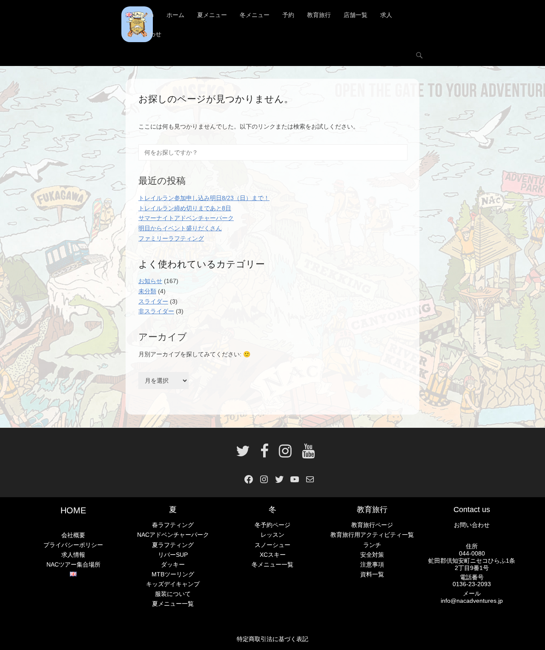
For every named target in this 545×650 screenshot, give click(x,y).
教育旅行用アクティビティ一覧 (372, 534)
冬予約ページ (272, 524)
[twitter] (243, 454)
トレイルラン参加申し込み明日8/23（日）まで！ (204, 198)
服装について (173, 593)
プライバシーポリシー (73, 544)
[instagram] (285, 454)
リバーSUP (173, 554)
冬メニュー (255, 14)
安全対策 (372, 554)
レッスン (272, 534)
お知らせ (150, 281)
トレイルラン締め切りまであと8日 (184, 208)
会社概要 (73, 535)
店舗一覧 (355, 14)
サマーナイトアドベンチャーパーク (186, 218)
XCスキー (273, 554)
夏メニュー (212, 14)
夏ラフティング (173, 544)
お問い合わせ (143, 34)
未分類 (147, 291)
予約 (288, 14)
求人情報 (73, 554)
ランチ (372, 544)
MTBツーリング (173, 574)
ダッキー (173, 564)
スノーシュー (272, 544)
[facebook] (264, 454)
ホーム (175, 14)
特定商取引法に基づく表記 (272, 639)
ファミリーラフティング (171, 238)
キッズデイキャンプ (173, 584)
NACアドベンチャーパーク (173, 534)
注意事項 (372, 564)
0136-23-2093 (472, 584)
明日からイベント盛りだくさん (180, 228)
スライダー (153, 301)
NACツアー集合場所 (73, 564)
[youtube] (306, 454)
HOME (73, 510)
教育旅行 (319, 14)
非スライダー (156, 311)
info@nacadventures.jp (472, 600)
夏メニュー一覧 (173, 603)
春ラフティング (173, 524)
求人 (386, 14)
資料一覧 (372, 574)
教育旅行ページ (372, 524)
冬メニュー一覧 (272, 564)
